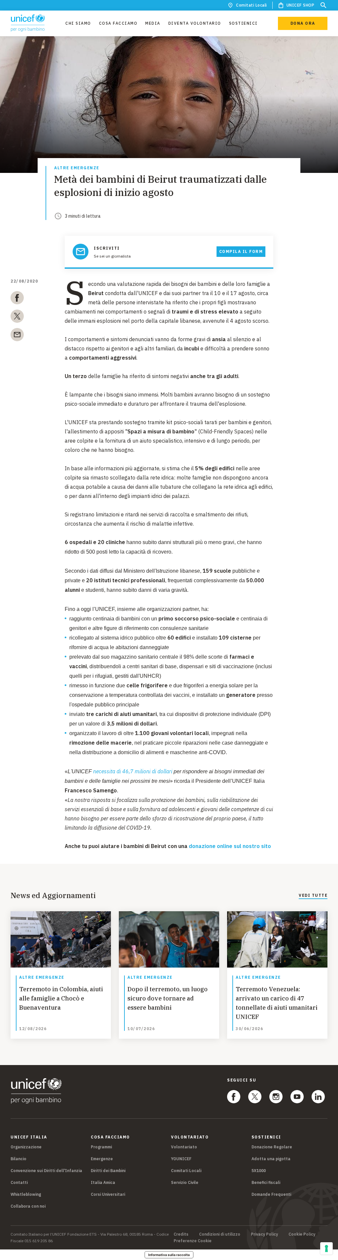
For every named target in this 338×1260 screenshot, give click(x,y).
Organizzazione (26, 1146)
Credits (181, 1234)
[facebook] (17, 299)
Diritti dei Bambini (108, 1170)
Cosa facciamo (118, 23)
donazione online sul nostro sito (230, 846)
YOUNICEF (181, 1158)
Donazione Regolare (272, 1146)
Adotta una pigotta (271, 1158)
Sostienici (243, 23)
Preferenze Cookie (193, 1241)
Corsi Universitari (108, 1194)
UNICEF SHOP (301, 5)
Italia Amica (103, 1182)
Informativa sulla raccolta (169, 1255)
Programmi (101, 1146)
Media (152, 23)
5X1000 (259, 1170)
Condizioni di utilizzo (219, 1234)
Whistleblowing (26, 1194)
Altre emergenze (76, 168)
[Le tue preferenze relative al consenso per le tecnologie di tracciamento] (326, 1248)
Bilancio (18, 1158)
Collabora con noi (28, 1206)
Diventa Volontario (194, 23)
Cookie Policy (301, 1234)
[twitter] (17, 317)
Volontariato (184, 1146)
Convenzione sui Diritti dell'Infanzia (46, 1170)
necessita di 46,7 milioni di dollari (132, 771)
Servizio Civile (184, 1182)
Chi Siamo (78, 23)
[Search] (323, 5)
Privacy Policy (264, 1234)
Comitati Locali (251, 5)
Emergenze (102, 1158)
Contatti (19, 1182)
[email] (17, 336)
